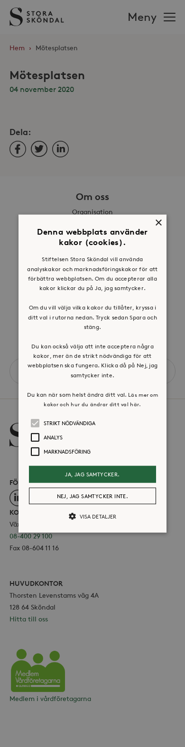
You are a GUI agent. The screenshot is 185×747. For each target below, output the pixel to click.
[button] (92, 374)
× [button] (158, 223)
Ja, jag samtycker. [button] (92, 474)
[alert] (92, 373)
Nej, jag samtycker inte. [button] (93, 495)
